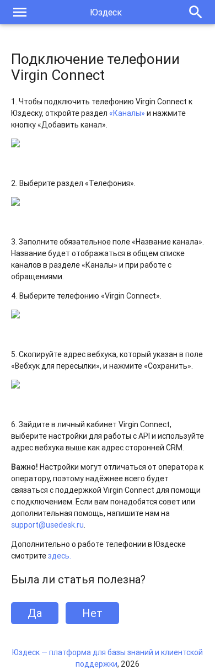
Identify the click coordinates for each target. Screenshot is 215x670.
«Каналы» (127, 113)
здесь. (59, 556)
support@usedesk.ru (47, 525)
